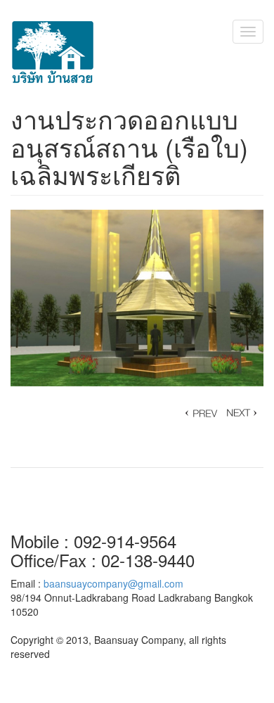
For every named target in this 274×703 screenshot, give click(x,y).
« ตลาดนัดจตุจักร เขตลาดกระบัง (242, 413)
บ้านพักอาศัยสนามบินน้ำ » (200, 413)
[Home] (52, 52)
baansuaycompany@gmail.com (113, 583)
